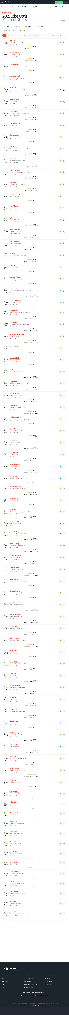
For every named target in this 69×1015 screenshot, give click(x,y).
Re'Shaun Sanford (15, 417)
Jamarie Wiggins (15, 464)
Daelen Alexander (15, 615)
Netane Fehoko (14, 832)
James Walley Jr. (15, 532)
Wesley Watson (14, 510)
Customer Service (28, 978)
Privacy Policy (27, 981)
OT (24, 35)
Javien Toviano (14, 52)
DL (36, 35)
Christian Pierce (15, 170)
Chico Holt (13, 265)
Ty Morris (13, 370)
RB (12, 35)
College (4, 12)
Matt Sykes (13, 182)
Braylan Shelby (14, 64)
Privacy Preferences (34, 1005)
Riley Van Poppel (15, 123)
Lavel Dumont (14, 452)
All (4, 35)
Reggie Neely (14, 381)
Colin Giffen (13, 802)
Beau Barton (13, 674)
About (3, 978)
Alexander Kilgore (16, 194)
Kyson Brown (14, 429)
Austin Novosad (15, 76)
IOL (28, 35)
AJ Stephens (13, 709)
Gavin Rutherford (15, 300)
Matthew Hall (14, 822)
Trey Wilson (14, 206)
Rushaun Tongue (15, 277)
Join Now (59, 2)
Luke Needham (14, 638)
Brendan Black (14, 358)
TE (20, 35)
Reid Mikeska (14, 346)
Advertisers (5, 981)
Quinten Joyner (14, 99)
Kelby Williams (15, 792)
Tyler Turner (14, 147)
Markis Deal (14, 88)
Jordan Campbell (15, 871)
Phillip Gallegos (15, 733)
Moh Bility (13, 902)
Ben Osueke (13, 697)
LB (40, 35)
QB (8, 35)
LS (64, 35)
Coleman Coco (14, 881)
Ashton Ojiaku (14, 393)
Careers (4, 984)
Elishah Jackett (14, 135)
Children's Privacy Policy (30, 984)
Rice (9, 12)
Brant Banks (14, 289)
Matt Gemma (14, 721)
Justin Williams (15, 662)
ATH (53, 35)
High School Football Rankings (42, 7)
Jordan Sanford (14, 111)
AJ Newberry (14, 311)
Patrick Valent (14, 768)
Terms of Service (28, 987)
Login (66, 2)
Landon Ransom (15, 685)
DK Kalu (12, 253)
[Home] (7, 2)
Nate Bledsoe (14, 626)
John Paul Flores (15, 852)
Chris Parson (14, 159)
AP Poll (56, 7)
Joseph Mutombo (15, 555)
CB (44, 35)
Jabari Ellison (14, 912)
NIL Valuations (26, 7)
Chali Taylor (14, 892)
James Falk (13, 756)
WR (16, 35)
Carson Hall (13, 476)
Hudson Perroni (15, 591)
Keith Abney (13, 405)
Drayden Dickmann (16, 486)
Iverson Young (14, 544)
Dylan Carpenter (15, 230)
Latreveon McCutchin (17, 334)
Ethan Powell (14, 813)
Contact (4, 987)
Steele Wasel (14, 650)
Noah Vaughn (14, 441)
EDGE (33, 35)
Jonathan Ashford (15, 522)
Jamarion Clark (15, 603)
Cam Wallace (14, 322)
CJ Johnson (13, 218)
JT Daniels (13, 40)
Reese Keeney (14, 780)
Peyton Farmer (14, 579)
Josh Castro (13, 862)
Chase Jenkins (14, 567)
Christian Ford (14, 241)
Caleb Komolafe (15, 498)
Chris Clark (13, 745)
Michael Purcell (15, 842)
